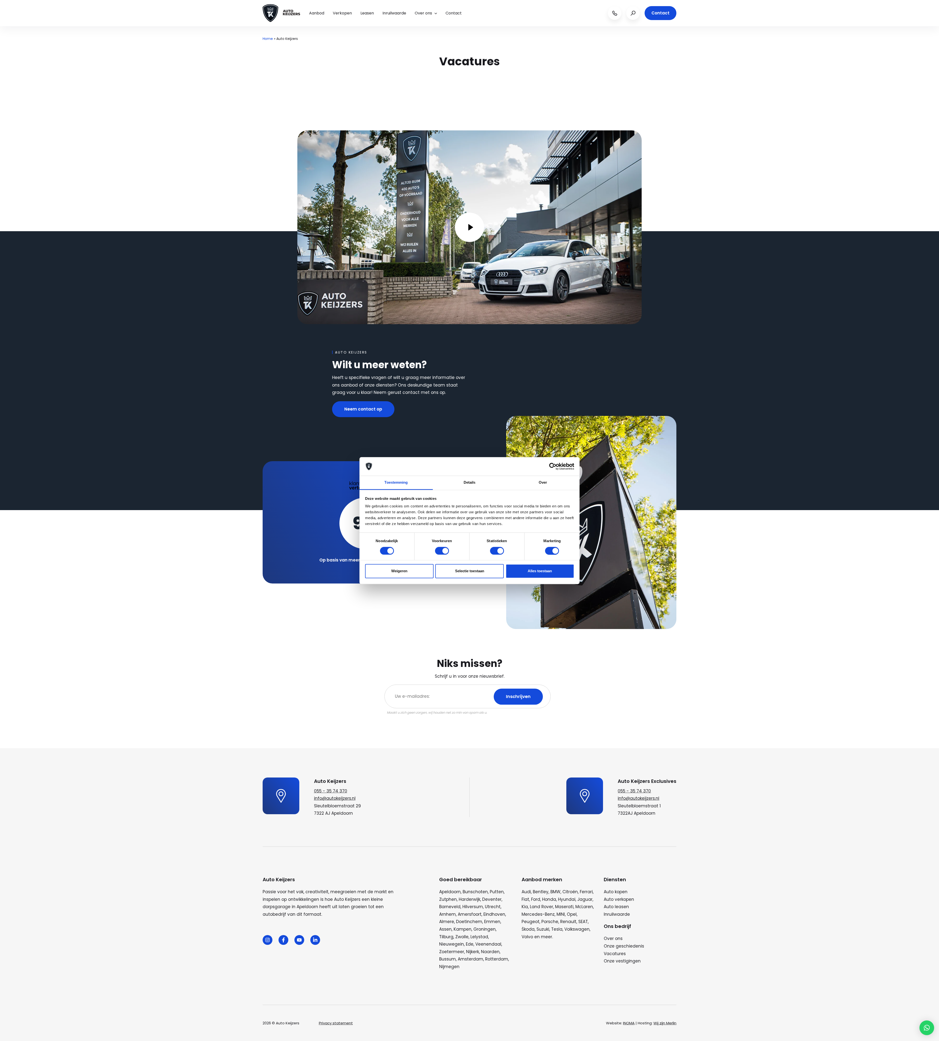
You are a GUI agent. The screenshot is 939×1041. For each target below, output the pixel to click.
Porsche (549, 922)
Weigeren (399, 571)
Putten (497, 892)
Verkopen (342, 13)
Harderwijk (469, 899)
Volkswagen (577, 929)
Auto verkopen (619, 899)
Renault (568, 922)
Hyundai (566, 899)
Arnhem (447, 914)
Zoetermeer (451, 952)
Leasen (367, 13)
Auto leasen (616, 907)
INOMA (629, 1023)
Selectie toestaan (469, 571)
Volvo (527, 937)
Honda (549, 899)
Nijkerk (472, 952)
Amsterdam (470, 959)
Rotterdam (496, 959)
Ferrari (586, 892)
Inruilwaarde (394, 13)
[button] (926, 1027)
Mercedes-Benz (538, 914)
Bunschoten (475, 892)
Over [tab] (543, 482)
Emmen (492, 922)
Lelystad (479, 937)
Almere (446, 922)
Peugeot (530, 922)
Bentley (540, 892)
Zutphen (448, 899)
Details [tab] (470, 482)
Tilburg (446, 937)
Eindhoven (494, 914)
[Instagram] (267, 940)
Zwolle (462, 937)
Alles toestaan (540, 571)
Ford (535, 899)
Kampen (462, 929)
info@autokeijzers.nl (335, 798)
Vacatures (615, 954)
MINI (561, 914)
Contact (454, 13)
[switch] (442, 551)
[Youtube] (299, 940)
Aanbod (316, 13)
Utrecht (493, 907)
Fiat (525, 899)
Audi (526, 892)
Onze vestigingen (622, 961)
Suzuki (543, 929)
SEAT (583, 922)
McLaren (584, 907)
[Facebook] (283, 940)
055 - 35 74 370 (330, 791)
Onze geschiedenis (624, 946)
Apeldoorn (450, 892)
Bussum (447, 959)
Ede (469, 944)
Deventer (492, 899)
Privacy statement (336, 1023)
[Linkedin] (315, 940)
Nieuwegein (451, 944)
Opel (572, 914)
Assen (445, 929)
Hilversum (472, 907)
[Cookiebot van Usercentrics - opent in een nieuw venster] (552, 466)
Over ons (423, 13)
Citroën (570, 892)
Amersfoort (469, 914)
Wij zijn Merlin (664, 1023)
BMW (555, 892)
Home (268, 38)
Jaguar (584, 899)
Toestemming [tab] (396, 482)
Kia (525, 907)
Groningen (484, 929)
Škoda (528, 929)
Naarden (490, 952)
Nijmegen (449, 967)
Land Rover (541, 907)
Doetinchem (469, 922)
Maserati (564, 907)
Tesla (556, 929)
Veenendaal (488, 944)
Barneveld (449, 907)
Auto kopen (615, 892)
